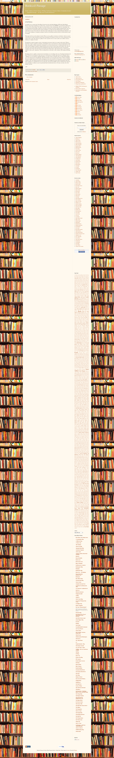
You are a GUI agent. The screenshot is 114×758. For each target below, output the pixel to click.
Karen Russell (78, 164)
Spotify (76, 476)
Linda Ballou (76, 409)
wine (80, 522)
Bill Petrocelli (82, 305)
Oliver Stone (85, 440)
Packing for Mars (79, 444)
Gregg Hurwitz (79, 369)
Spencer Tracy (84, 475)
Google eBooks (81, 367)
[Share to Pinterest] (44, 69)
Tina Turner (82, 504)
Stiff (81, 477)
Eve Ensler (87, 351)
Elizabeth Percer (81, 348)
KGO (82, 401)
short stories (84, 473)
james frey (77, 381)
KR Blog (77, 623)
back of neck (87, 298)
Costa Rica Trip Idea (78, 331)
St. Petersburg (85, 476)
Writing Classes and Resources (81, 83)
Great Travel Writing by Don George (81, 601)
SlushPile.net (78, 682)
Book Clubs (83, 307)
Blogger (75, 750)
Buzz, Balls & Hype (79, 578)
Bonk (85, 306)
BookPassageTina (80, 102)
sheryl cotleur (85, 472)
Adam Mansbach (78, 155)
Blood (78, 306)
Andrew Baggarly (79, 137)
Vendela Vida (78, 171)
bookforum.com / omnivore (81, 565)
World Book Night (86, 522)
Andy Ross (78, 98)
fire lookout (76, 356)
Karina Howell (79, 108)
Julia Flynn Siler (78, 206)
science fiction (81, 468)
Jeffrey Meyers (77, 386)
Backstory (77, 556)
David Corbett (78, 184)
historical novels (79, 374)
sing (85, 474)
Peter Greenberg (84, 448)
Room (86, 461)
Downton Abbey (77, 345)
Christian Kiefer (83, 324)
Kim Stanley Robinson (79, 402)
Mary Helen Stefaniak (80, 422)
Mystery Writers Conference (80, 88)
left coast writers (79, 408)
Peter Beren (87, 447)
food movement (86, 357)
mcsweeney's (84, 423)
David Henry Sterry (79, 185)
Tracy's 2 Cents (78, 723)
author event (86, 295)
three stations (82, 503)
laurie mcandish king (80, 405)
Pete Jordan (77, 228)
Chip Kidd (78, 324)
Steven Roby (78, 237)
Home (48, 79)
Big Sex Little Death (85, 304)
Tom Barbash (82, 505)
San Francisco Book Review (81, 671)
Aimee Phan (86, 283)
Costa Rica (87, 330)
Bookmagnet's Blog (79, 567)
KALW (80, 395)
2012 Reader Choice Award (84, 276)
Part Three (87, 445)
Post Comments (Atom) (34, 81)
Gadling (77, 595)
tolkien (79, 505)
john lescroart (83, 390)
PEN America (78, 659)
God (86, 366)
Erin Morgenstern (80, 349)
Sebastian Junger (86, 468)
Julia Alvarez (82, 394)
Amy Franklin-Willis (84, 286)
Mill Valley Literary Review (83, 430)
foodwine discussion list (85, 358)
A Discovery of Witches (84, 277)
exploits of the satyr (78, 353)
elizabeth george (86, 347)
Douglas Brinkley (86, 344)
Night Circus (79, 437)
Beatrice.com (78, 559)
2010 (79, 276)
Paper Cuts (78, 655)
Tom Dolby (77, 243)
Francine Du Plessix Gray (78, 359)
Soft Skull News (78, 684)
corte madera (84, 330)
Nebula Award (80, 434)
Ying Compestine (86, 525)
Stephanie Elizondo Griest (80, 233)
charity (78, 322)
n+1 (76, 642)
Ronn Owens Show (82, 461)
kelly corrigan (77, 400)
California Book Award (78, 315)
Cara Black (85, 317)
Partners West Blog (79, 657)
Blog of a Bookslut (79, 563)
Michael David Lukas (80, 426)
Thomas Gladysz (79, 110)
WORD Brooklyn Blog (80, 729)
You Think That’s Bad (80, 526)
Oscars (75, 444)
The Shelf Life (78, 716)
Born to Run (87, 312)
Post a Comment (29, 77)
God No (77, 367)
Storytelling (84, 477)
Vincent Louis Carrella (79, 246)
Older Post (69, 79)
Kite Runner (76, 403)
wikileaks (83, 519)
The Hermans (78, 240)
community (76, 329)
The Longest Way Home (84, 494)
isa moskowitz (80, 379)
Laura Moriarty (78, 157)
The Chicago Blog (79, 694)
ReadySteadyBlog (79, 668)
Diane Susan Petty (82, 341)
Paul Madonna (78, 226)
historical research (84, 374)
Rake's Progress (78, 666)
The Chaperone (81, 488)
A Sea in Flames (80, 279)
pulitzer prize (81, 454)
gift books (81, 365)
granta (75, 369)
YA (82, 525)
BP (79, 313)
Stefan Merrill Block (79, 232)
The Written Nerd (79, 719)
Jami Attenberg (78, 199)
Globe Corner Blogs (79, 599)
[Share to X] (42, 69)
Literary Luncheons (77, 411)
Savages (88, 467)
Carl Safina (77, 165)
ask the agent (82, 294)
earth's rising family (86, 345)
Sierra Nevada (79, 474)
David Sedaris (80, 337)
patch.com (76, 446)
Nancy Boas (85, 433)
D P (77, 103)
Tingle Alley (78, 721)
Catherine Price (82, 320)
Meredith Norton (78, 223)
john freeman (85, 389)
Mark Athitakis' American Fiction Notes (80, 633)
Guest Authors (35, 71)
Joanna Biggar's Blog (79, 619)
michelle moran (77, 429)
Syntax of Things (79, 685)
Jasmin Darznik (87, 383)
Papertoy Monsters (82, 445)
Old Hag (77, 652)
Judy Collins (78, 394)
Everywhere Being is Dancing (84, 352)
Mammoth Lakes (86, 416)
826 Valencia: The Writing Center (82, 537)
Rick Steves (78, 458)
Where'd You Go (79, 519)
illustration (80, 375)
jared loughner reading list (80, 383)
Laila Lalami (85, 403)
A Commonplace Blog (80, 539)
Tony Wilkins (78, 245)
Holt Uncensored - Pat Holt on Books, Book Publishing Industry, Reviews (82, 609)
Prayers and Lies (79, 452)
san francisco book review (80, 465)
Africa (83, 283)
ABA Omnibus (78, 544)
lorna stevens (85, 412)
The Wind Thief (82, 498)
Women (82, 522)
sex (88, 469)
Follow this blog (81, 251)
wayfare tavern (77, 516)
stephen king (79, 477)
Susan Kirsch (82, 481)
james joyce (81, 381)
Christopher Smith (77, 326)
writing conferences (85, 524)
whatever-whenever (79, 727)
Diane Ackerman (77, 341)
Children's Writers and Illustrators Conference (81, 87)
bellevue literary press (81, 301)
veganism (80, 514)
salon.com (78, 463)
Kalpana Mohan (77, 395)
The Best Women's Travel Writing (82, 487)
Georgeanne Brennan (78, 364)
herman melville (84, 373)
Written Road (78, 731)
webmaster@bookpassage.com (80, 54)
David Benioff (85, 334)
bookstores (82, 312)
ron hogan (78, 461)
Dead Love (78, 590)
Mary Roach (78, 162)
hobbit (88, 374)
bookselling (79, 312)
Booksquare (78, 576)
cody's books (80, 327)
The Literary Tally (79, 703)
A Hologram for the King (82, 278)
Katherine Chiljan (86, 397)
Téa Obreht (80, 484)
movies (85, 431)
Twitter (88, 511)
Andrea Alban (79, 97)
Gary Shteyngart (78, 170)
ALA (77, 284)
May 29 (81, 423)
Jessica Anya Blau (79, 205)
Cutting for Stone (86, 332)
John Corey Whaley (80, 389)
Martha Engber (78, 221)
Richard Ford (81, 457)
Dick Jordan (79, 105)
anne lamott (76, 292)
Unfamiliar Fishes (81, 512)
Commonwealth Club (85, 327)
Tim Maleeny (78, 242)
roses (88, 461)
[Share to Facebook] (43, 69)
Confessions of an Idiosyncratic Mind (81, 586)
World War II (81, 523)
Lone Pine (82, 412)
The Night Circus (79, 495)
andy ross (76, 291)
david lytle (76, 337)
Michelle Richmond (79, 225)
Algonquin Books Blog (80, 548)
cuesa (82, 332)
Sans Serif (77, 673)
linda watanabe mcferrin (83, 409)
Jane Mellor (78, 382)
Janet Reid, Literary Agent (80, 618)
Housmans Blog (78, 612)
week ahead (76, 517)
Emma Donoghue (78, 143)
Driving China (81, 345)
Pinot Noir (76, 451)
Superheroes (76, 480)
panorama (87, 444)
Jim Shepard (78, 168)
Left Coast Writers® (79, 628)
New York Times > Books (80, 647)
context (27, 19)
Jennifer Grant (77, 387)
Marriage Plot (86, 419)
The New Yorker (79, 710)
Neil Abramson (84, 434)
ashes (79, 294)
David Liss (77, 153)
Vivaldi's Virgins (80, 515)
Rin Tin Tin (81, 458)
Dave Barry (76, 334)
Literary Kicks (78, 630)
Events (31, 71)
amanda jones (79, 285)
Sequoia (81, 469)
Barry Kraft (87, 299)
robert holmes (76, 460)
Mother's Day (82, 431)
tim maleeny (78, 504)
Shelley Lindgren (80, 472)
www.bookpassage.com (79, 51)
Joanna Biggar (79, 106)
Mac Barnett (81, 415)
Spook (88, 475)
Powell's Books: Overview (80, 661)
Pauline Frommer (77, 447)
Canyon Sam (82, 316)
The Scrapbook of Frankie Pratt (82, 496)
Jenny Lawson (85, 387)
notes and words (80, 440)
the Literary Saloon (79, 702)
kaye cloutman (86, 398)
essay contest (76, 351)
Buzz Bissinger (86, 313)
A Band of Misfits (78, 277)
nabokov (81, 433)
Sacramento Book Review (80, 669)
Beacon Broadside (79, 558)
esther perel (83, 351)
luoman (68, 750)
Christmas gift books (78, 325)
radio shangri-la (86, 454)
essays (80, 351)
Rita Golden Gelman (79, 229)
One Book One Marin (83, 441)
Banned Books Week (78, 299)
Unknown (78, 111)
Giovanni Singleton (77, 366)
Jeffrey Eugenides (78, 144)
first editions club (83, 356)
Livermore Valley (83, 411)
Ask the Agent (78, 551)
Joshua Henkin (79, 393)
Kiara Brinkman (78, 211)
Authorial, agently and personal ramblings (81, 554)
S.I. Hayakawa (82, 462)
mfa (75, 425)
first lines (87, 356)
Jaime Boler (85, 380)
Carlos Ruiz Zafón (83, 318)
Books (29, 71)
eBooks (76, 346)
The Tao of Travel (86, 497)
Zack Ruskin (79, 114)
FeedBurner (84, 131)
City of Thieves (82, 326)
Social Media (80, 475)
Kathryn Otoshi (82, 398)
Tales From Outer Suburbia (78, 483)
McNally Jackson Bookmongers (81, 636)
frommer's (80, 360)
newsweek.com (87, 436)
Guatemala (83, 369)
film (88, 355)
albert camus (80, 284)
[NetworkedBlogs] (81, 250)
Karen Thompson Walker (80, 396)
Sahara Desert (87, 462)
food (75, 357)
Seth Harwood (85, 469)
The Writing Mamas (79, 718)
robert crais (79, 459)
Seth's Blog (78, 675)
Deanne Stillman (82, 338)
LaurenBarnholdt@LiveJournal (81, 627)
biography (85, 305)
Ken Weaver (82, 400)
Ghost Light (78, 365)
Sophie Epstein (78, 230)
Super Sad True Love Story (84, 479)
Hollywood (76, 375)
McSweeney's (78, 638)
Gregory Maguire (78, 154)
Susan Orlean (87, 481)
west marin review (86, 517)
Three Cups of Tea (77, 503)
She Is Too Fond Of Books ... (81, 678)
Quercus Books (78, 664)
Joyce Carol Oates (84, 393)
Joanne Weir (81, 388)
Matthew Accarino (77, 423)
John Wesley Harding (78, 391)
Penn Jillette (78, 148)
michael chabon (83, 425)
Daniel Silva (84, 333)
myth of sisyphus (77, 433)
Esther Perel (78, 195)
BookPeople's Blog (79, 570)
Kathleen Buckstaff (77, 398)
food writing (76, 358)
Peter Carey (76, 448)
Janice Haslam (83, 382)
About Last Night (79, 546)
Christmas (87, 324)
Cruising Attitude (79, 332)
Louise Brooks (82, 414)
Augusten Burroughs (80, 295)
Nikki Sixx (83, 437)
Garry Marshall (77, 363)
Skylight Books (78, 680)
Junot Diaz (87, 394)
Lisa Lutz (77, 215)
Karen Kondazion (84, 395)
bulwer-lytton (82, 313)
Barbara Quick (79, 100)
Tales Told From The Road (80, 687)
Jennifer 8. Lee (78, 202)
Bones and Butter (81, 306)
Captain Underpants (81, 317)
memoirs (83, 424)
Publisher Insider (83, 452)
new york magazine (81, 436)
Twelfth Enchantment (84, 511)
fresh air (78, 360)
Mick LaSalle (87, 429)
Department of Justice (85, 340)
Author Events (78, 76)
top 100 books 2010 (77, 507)
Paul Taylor (83, 446)
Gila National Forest (86, 365)
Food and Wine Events (79, 79)
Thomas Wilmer (86, 502)
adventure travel (80, 283)
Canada (79, 316)
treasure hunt (84, 510)
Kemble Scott (78, 209)
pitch (82, 451)
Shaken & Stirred (79, 677)
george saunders (86, 363)
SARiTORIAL (84, 467)
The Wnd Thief (86, 500)
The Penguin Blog (79, 712)
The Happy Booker (79, 700)
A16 (88, 279)
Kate (85, 396)
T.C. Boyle (87, 482)
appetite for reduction (86, 293)
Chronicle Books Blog (79, 580)
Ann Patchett (78, 160)
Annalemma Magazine (80, 550)
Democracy (80, 340)
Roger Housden (81, 460)
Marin (86, 418)
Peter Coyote (80, 448)
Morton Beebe (78, 431)
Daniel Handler (80, 333)
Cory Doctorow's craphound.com (82, 588)
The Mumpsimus (79, 709)
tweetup (79, 511)
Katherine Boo (80, 397)
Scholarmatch (76, 468)
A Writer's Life (78, 542)
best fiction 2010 (77, 304)
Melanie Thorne (79, 424)
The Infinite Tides (79, 493)
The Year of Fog (82, 501)
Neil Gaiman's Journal (80, 645)
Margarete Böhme (77, 418)
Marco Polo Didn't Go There (84, 417)
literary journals (86, 410)
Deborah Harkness (77, 339)
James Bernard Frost (79, 198)
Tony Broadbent (86, 505)
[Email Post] (37, 69)
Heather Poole (79, 373)
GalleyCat (77, 597)
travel (82, 507)
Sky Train (87, 474)
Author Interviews (79, 78)
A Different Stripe (79, 541)
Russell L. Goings (77, 462)
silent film (83, 474)
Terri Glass (78, 486)
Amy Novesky (78, 181)
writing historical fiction (78, 525)
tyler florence (76, 512)
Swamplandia (83, 482)
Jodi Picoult (85, 388)
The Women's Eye (77, 501)
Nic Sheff (77, 167)
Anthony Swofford (79, 293)
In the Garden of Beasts (85, 376)
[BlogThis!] (41, 69)
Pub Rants (78, 662)
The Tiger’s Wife (77, 498)
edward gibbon (79, 346)
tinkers (86, 504)
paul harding (79, 446)
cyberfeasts (76, 333)
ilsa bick (83, 375)
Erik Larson (78, 151)
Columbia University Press (80, 584)
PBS (80, 447)
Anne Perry (85, 292)
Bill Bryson (77, 138)
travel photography (86, 507)
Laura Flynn (78, 213)
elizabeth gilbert (77, 348)
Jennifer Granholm (86, 386)
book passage (79, 308)
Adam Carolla (78, 140)
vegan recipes (76, 514)
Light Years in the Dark (85, 408)
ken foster (77, 621)
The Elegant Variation (80, 695)
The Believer (78, 689)
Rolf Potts (84, 460)
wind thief (77, 522)
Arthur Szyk (76, 294)
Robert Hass (87, 459)
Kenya (85, 400)
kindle (83, 402)
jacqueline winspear (80, 380)
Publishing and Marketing (80, 82)
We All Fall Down (83, 516)
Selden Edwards (77, 469)
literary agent (82, 410)
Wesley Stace (81, 517)
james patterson (85, 381)
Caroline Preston (77, 320)
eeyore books (83, 346)
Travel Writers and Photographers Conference (81, 91)
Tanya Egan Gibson (79, 239)
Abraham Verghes (77, 280)
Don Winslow (80, 344)
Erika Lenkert (78, 194)
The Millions (78, 707)
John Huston (79, 390)
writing (85, 523)
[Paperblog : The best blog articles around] (61, 747)
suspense (79, 482)
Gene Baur (77, 197)
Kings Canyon (87, 402)
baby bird (82, 298)
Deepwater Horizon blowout (85, 339)
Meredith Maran (86, 424)
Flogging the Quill (79, 593)
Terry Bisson (82, 486)
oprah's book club (81, 443)
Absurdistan (81, 280)
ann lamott (83, 291)
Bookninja (78, 568)
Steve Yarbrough (78, 236)
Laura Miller (79, 404)
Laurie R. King (78, 150)
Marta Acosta (78, 219)
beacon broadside (86, 300)
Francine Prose (78, 161)
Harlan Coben (79, 372)
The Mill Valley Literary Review (81, 705)
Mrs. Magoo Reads (79, 640)
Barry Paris (76, 300)
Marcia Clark (77, 417)
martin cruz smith (83, 420)
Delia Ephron (76, 340)
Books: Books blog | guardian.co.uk (79, 574)
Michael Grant (86, 426)
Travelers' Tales (80, 510)
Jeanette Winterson (80, 384)
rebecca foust (79, 455)
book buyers (79, 307)
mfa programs (78, 425)
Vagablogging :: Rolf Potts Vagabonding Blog (80, 725)
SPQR (77, 476)
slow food (76, 475)
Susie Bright (76, 482)
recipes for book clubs (85, 455)
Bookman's (76, 311)
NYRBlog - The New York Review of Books (82, 650)
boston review (77, 313)
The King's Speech (85, 493)
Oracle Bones (87, 443)
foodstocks (80, 358)
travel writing (81, 509)
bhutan (80, 304)
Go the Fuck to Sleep (83, 366)
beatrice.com (76, 301)
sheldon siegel (85, 470)
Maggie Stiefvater (77, 416)
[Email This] (39, 69)
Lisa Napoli (78, 216)
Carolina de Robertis (85, 319)
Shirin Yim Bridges (79, 473)
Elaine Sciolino (80, 347)
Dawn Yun (77, 187)
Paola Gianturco (77, 445)
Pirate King (79, 451)
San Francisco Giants (81, 466)
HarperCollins (84, 372)
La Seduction (81, 403)
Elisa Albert (78, 192)
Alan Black (77, 180)
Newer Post (27, 79)
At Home (85, 294)
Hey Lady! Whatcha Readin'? (81, 607)
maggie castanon (86, 415)
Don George (78, 191)
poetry (84, 451)
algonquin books (84, 284)
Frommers (83, 360)
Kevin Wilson (79, 401)
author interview (83, 297)
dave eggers (80, 334)
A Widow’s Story (84, 279)
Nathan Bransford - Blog (80, 644)
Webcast (88, 516)
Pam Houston (84, 444)
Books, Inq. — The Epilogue (81, 572)
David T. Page (84, 337)
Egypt (86, 346)
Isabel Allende (85, 379)
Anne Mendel (81, 292)
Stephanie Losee (78, 235)
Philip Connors (78, 141)
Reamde (76, 455)
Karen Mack (78, 208)
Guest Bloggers (78, 81)
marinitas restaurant (81, 419)
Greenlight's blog (79, 603)
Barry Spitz (79, 300)
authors (80, 298)
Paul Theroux (87, 446)
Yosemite (76, 526)
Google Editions (86, 367)
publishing (81, 453)
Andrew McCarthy (80, 290)
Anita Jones (79, 291)
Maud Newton (78, 635)
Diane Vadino (78, 189)
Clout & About (78, 582)
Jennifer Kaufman (79, 204)
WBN (80, 516)
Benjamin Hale (78, 146)
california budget (83, 315)
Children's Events (82, 322)
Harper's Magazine (79, 605)
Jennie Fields (81, 386)
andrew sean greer (86, 290)
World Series (76, 523)
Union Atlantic (87, 512)
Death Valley (87, 338)
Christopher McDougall (85, 325)
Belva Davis (87, 301)
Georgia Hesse (83, 364)
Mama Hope (82, 416)
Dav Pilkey (87, 333)
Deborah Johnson (78, 188)
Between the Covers (79, 561)
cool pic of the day (79, 330)
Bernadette (87, 303)
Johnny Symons (84, 391)
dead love (78, 338)
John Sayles (87, 390)
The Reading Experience (80, 714)
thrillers (85, 503)
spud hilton (80, 476)
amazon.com (84, 285)
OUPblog (77, 653)
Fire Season (79, 356)
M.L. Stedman (77, 415)
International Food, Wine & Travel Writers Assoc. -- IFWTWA (81, 615)
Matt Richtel (78, 222)
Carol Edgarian (79, 319)
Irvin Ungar (76, 379)
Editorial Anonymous (79, 592)
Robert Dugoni (83, 459)
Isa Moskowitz (78, 158)
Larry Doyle (78, 212)
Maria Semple (82, 418)
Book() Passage (35, 5)
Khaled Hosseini (78, 147)
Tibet (87, 503)
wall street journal (86, 515)
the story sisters (81, 497)
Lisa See (78, 410)
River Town (85, 458)
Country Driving (83, 331)
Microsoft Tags (77, 430)
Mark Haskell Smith (79, 218)
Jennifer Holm (81, 387)
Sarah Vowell (78, 172)
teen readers (84, 484)
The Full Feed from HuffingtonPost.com (79, 698)
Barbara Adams (78, 182)
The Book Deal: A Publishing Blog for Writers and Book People (82, 692)
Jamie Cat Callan (78, 201)
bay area (82, 300)
